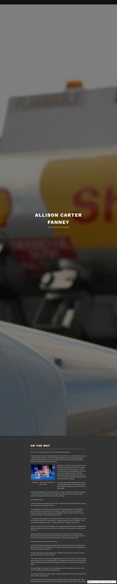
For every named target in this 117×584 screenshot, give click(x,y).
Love (83, 449)
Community (65, 449)
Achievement (50, 449)
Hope (79, 449)
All (55, 449)
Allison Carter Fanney (38, 449)
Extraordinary (73, 449)
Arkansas (59, 449)
